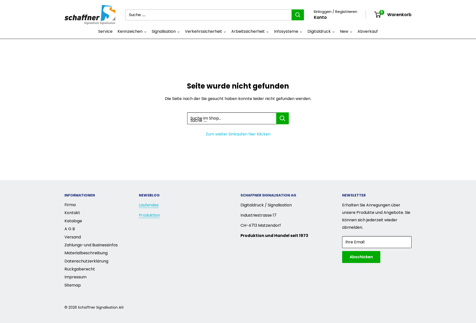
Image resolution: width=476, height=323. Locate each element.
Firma (70, 205)
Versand (72, 237)
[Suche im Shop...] (282, 118)
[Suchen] (298, 14)
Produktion (149, 215)
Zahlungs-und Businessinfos (91, 245)
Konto (320, 17)
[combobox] (208, 14)
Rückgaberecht (79, 269)
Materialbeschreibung (86, 253)
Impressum (75, 277)
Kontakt (72, 213)
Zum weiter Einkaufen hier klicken (238, 134)
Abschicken (361, 257)
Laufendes (149, 205)
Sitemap (72, 285)
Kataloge (73, 221)
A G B (69, 229)
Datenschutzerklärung (86, 261)
